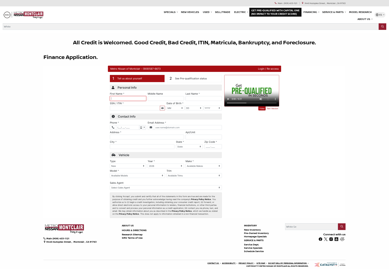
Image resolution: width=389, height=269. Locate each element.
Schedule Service (254, 251)
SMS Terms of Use (132, 237)
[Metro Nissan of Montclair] (23, 15)
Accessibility (229, 263)
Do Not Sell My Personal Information (287, 263)
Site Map (261, 263)
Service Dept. (251, 244)
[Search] (382, 26)
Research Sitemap (132, 234)
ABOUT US (128, 225)
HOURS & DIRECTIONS (134, 230)
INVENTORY (250, 225)
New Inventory (252, 229)
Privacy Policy (246, 263)
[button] (170, 12)
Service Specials (253, 248)
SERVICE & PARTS (254, 240)
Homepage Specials (255, 236)
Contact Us (213, 263)
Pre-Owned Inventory (256, 233)
